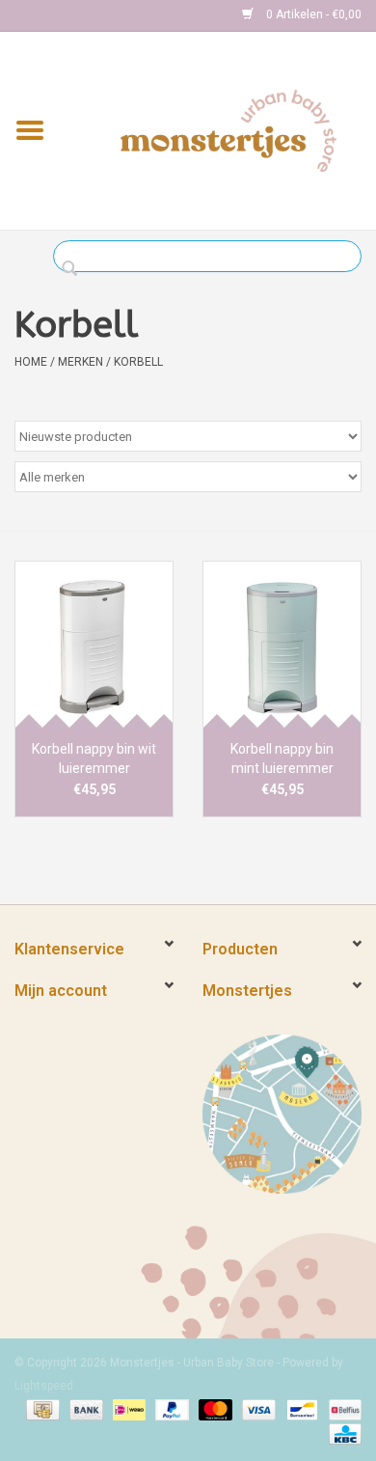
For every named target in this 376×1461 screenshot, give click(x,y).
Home (30, 362)
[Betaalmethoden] (40, 1410)
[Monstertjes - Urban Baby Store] (228, 129)
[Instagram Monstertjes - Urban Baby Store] (97, 15)
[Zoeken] (75, 269)
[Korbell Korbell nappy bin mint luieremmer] (282, 644)
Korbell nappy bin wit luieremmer (94, 758)
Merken (80, 362)
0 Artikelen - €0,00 (312, 14)
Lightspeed (43, 1385)
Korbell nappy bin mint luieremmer (282, 758)
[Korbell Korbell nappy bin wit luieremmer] (94, 644)
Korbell (138, 362)
